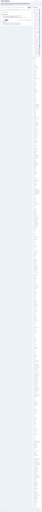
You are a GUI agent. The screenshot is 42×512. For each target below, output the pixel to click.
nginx (34, 289)
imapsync (35, 234)
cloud (34, 120)
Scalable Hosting (36, 360)
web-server (35, 478)
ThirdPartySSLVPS (36, 430)
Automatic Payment (36, 91)
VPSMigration (35, 470)
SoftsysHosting (35, 404)
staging (34, 421)
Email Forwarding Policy (37, 191)
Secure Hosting (35, 368)
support (35, 424)
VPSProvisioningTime (36, 471)
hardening (35, 214)
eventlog (35, 199)
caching (35, 111)
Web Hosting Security (36, 477)
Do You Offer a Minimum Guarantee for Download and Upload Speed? (11, 24)
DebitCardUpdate (36, 158)
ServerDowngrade (36, 381)
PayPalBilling (35, 307)
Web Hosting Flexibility (36, 475)
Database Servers (10, 7)
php (34, 313)
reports (34, 350)
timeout (34, 431)
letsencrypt (35, 246)
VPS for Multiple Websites (37, 458)
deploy (34, 167)
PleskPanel (35, 322)
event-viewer (35, 198)
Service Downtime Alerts (37, 389)
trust (34, 435)
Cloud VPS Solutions (36, 125)
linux (34, 248)
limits (34, 247)
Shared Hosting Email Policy (37, 395)
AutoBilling (35, 90)
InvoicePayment (36, 239)
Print (29, 7)
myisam (34, 281)
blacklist (35, 103)
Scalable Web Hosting (36, 361)
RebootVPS (35, 340)
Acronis (35, 70)
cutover (35, 146)
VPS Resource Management (37, 463)
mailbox (35, 259)
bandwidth (35, 97)
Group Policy (35, 213)
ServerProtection (36, 382)
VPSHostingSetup (36, 468)
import (34, 235)
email (34, 187)
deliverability (35, 166)
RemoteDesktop (36, 348)
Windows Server (36, 491)
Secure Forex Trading (36, 367)
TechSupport (35, 428)
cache (34, 110)
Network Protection (36, 286)
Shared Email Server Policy (37, 394)
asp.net (34, 85)
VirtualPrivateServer (36, 455)
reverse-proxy (35, 356)
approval (35, 84)
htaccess (35, 228)
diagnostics (35, 172)
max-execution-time (36, 272)
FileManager (35, 201)
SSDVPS (35, 414)
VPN (34, 456)
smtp (34, 401)
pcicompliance (35, 309)
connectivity (35, 133)
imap (34, 233)
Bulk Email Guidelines (36, 104)
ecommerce (35, 185)
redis (34, 343)
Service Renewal (36, 390)
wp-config (35, 504)
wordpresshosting (36, 502)
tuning (34, 437)
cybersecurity (35, 147)
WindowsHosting (22, 7)
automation (35, 92)
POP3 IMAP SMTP (36, 327)
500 (34, 63)
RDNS (34, 336)
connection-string (36, 132)
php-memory (35, 316)
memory (35, 275)
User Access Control (36, 450)
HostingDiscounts (36, 221)
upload (34, 448)
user (34, 449)
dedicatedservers (36, 165)
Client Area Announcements (37, 119)
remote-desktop (36, 347)
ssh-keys (35, 416)
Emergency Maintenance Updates (37, 193)
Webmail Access (36, 483)
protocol (35, 333)
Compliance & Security (36, 130)
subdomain (35, 423)
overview (35, 299)
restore (34, 354)
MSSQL (34, 280)
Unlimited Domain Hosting (37, 441)
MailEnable (35, 261)
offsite (34, 293)
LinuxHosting (35, 253)
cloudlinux (35, 126)
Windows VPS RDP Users (37, 495)
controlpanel (35, 137)
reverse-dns (35, 355)
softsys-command (36, 402)
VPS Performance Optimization (37, 462)
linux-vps (35, 252)
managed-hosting (36, 268)
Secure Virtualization (36, 369)
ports (34, 329)
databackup (35, 152)
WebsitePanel (35, 489)
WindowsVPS (35, 498)
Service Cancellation (36, 388)
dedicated (35, 160)
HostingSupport (36, 226)
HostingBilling (35, 220)
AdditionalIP (35, 71)
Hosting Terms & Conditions (37, 218)
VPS (34, 457)
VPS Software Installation (37, 464)
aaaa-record (35, 65)
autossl (34, 93)
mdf (34, 273)
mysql (34, 282)
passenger (35, 300)
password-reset (35, 301)
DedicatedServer (36, 164)
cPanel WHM (35, 140)
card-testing (35, 112)
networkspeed (35, 288)
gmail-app (35, 212)
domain (34, 179)
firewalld (35, 205)
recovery (35, 341)
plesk (34, 321)
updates (35, 443)
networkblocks (35, 287)
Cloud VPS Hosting (36, 124)
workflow (35, 503)
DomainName (35, 181)
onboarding (35, 294)
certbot (34, 113)
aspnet (34, 86)
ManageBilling (35, 267)
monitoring (35, 279)
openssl (35, 295)
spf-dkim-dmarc (36, 409)
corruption (35, 138)
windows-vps (35, 496)
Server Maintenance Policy (37, 374)
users (34, 451)
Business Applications (36, 105)
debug (34, 159)
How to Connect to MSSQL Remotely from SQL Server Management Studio (12, 23)
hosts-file (35, 227)
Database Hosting (16, 7)
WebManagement (36, 485)
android (34, 77)
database (35, 153)
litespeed (35, 255)
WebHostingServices (36, 482)
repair (34, 349)
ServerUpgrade (35, 387)
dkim (34, 174)
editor (34, 186)
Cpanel (34, 139)
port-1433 (35, 328)
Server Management (36, 375)
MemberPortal (35, 274)
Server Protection (36, 376)
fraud (34, 206)
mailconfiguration (36, 260)
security (35, 370)
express (35, 200)
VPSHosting (19, 7)
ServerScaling (35, 383)
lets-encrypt (35, 245)
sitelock (34, 397)
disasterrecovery (36, 173)
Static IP (35, 422)
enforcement (35, 194)
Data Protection (35, 151)
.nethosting (35, 59)
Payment (35, 302)
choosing (35, 118)
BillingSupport (35, 99)
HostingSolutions (36, 225)
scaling (34, 362)
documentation (35, 178)
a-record (35, 64)
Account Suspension (36, 66)
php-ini (34, 315)
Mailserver (35, 262)
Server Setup (35, 377)
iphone (34, 241)
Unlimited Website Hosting (37, 442)
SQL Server (35, 410)
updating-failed (35, 444)
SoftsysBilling (35, 403)
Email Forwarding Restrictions (37, 192)
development (35, 171)
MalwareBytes (35, 266)
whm (34, 490)
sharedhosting (35, 396)
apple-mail (35, 83)
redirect (34, 342)
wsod (34, 505)
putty (34, 335)
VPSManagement (36, 469)
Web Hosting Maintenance (37, 476)
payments (35, 306)
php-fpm (35, 314)
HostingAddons (35, 219)
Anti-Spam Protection (36, 78)
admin (34, 72)
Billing (34, 98)
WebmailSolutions (36, 484)
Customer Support (36, 145)
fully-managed (35, 208)
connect (35, 131)
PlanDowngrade (36, 320)
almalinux (35, 76)
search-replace (35, 363)
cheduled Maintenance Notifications (37, 117)
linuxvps (35, 254)
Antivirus (35, 79)
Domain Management (36, 180)
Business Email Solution (36, 106)
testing (34, 429)
